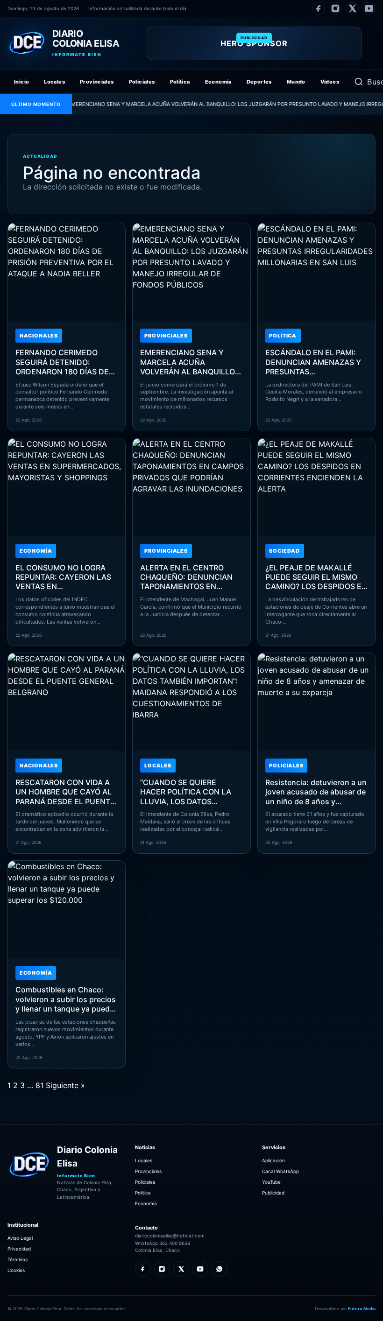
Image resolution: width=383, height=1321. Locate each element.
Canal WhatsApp (280, 1171)
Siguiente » (65, 1085)
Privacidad (19, 1248)
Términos (17, 1259)
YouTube (271, 1182)
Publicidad (273, 1192)
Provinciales (97, 81)
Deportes (259, 81)
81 (39, 1085)
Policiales (142, 81)
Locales (54, 81)
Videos (329, 81)
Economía (218, 81)
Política (180, 81)
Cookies (16, 1270)
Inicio (21, 81)
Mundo (296, 81)
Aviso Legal (20, 1238)
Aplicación (273, 1160)
